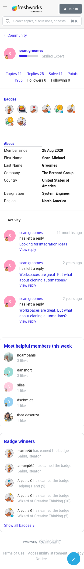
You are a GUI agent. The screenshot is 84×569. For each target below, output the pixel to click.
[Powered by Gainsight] (42, 543)
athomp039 (26, 465)
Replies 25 (36, 73)
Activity (14, 220)
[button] (5, 9)
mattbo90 (25, 450)
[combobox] (42, 21)
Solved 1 (56, 73)
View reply (27, 249)
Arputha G (25, 480)
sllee (20, 385)
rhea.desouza (28, 415)
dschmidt (25, 400)
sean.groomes (31, 50)
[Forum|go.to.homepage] (27, 9)
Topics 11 (14, 73)
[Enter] (7, 21)
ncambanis (26, 355)
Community (17, 35)
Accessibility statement (47, 553)
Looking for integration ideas (43, 244)
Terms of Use (13, 553)
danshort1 (25, 370)
